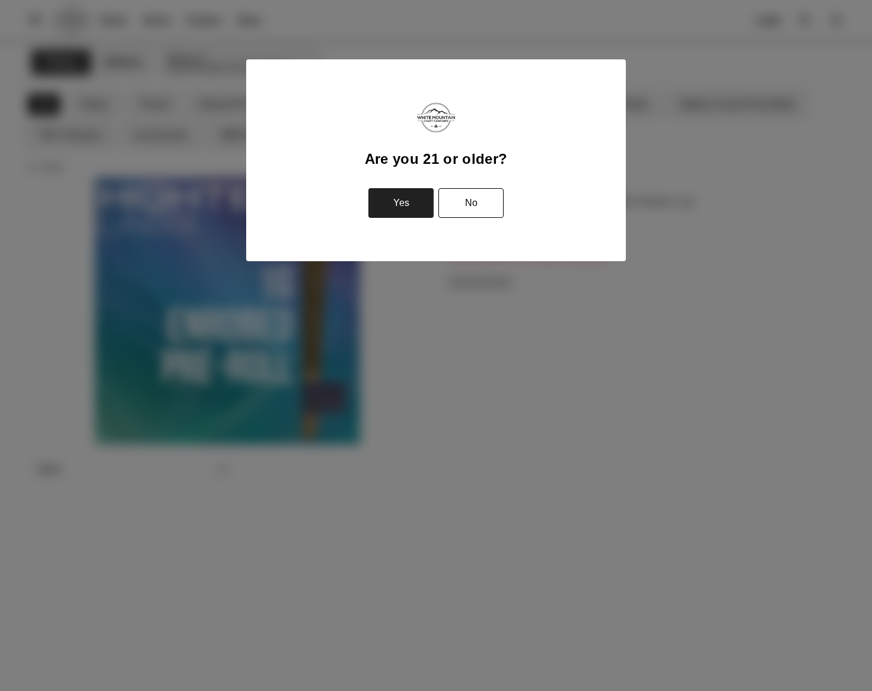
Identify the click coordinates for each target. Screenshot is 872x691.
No (471, 203)
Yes (401, 203)
